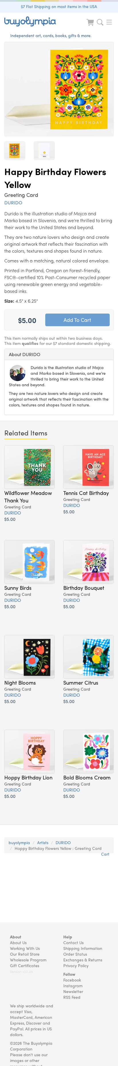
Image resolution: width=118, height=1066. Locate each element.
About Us (18, 942)
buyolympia (19, 842)
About (15, 937)
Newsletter (73, 991)
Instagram (72, 985)
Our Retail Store (25, 954)
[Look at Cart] (90, 26)
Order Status (75, 954)
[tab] (59, 354)
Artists (42, 842)
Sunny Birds (18, 587)
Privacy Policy (75, 965)
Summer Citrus (80, 682)
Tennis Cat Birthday (86, 492)
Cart (105, 854)
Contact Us (73, 942)
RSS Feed (71, 997)
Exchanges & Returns (82, 960)
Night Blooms (20, 682)
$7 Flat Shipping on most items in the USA (59, 6)
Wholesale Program (28, 960)
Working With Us (25, 948)
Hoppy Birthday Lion (28, 777)
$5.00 (9, 519)
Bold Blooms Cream (87, 777)
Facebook (72, 980)
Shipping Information (82, 948)
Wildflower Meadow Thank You (28, 496)
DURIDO (13, 202)
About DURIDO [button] (24, 354)
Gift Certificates (24, 965)
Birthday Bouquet (83, 587)
